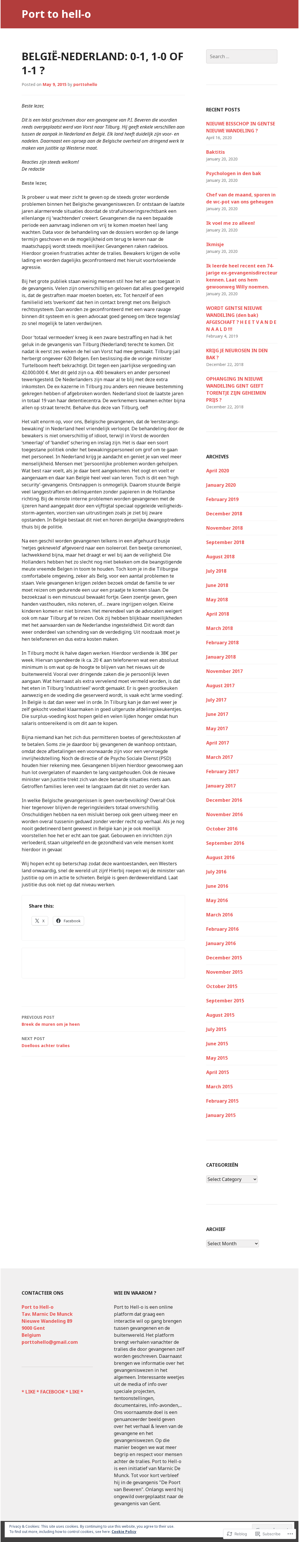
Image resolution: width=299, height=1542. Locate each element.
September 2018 (225, 542)
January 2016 (221, 943)
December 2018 (224, 513)
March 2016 (219, 914)
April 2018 (217, 614)
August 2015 (220, 1015)
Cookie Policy (124, 1531)
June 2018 (217, 585)
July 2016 (216, 871)
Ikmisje (215, 244)
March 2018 (219, 628)
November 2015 (224, 972)
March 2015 (219, 1086)
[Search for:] (241, 56)
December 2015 (224, 957)
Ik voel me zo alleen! (230, 223)
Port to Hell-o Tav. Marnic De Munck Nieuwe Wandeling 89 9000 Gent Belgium (47, 1321)
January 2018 (221, 657)
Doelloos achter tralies (46, 1042)
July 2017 (216, 700)
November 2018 (224, 528)
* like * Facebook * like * (52, 1392)
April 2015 (217, 1072)
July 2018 (216, 571)
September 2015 (225, 1000)
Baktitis (215, 152)
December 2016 (224, 800)
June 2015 (217, 1043)
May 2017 (217, 728)
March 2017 (219, 757)
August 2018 (220, 556)
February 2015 (222, 1101)
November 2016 (224, 814)
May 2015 (217, 1058)
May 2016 (217, 900)
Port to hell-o (56, 14)
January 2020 (221, 485)
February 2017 (222, 771)
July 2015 (216, 1029)
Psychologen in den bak (233, 173)
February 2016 (222, 929)
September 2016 (225, 843)
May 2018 (217, 599)
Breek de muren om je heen (51, 1020)
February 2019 (222, 499)
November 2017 (224, 671)
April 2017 (217, 743)
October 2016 (221, 829)
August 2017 (220, 685)
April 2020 (217, 470)
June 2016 (217, 886)
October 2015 (221, 986)
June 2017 (217, 714)
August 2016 (220, 857)
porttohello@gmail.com (50, 1342)
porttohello (85, 84)
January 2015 (221, 1115)
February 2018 (222, 642)
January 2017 (221, 786)
